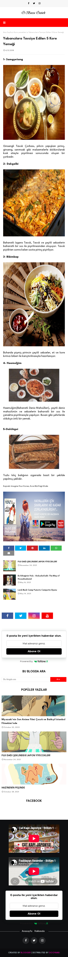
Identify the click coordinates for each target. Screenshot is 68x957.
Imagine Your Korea (20, 486)
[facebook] (28, 3)
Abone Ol (34, 651)
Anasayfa (27, 931)
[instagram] (39, 3)
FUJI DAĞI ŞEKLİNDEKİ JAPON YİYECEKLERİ (37, 562)
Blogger (26, 953)
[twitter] (34, 3)
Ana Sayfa (7, 32)
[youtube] (47, 615)
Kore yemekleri (20, 32)
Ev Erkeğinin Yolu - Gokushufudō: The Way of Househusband (39, 577)
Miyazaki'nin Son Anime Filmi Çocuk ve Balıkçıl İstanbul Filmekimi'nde (33, 721)
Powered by (26, 661)
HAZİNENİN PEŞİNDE (13, 788)
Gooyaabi (54, 953)
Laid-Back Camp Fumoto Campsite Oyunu (37, 590)
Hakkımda (39, 931)
